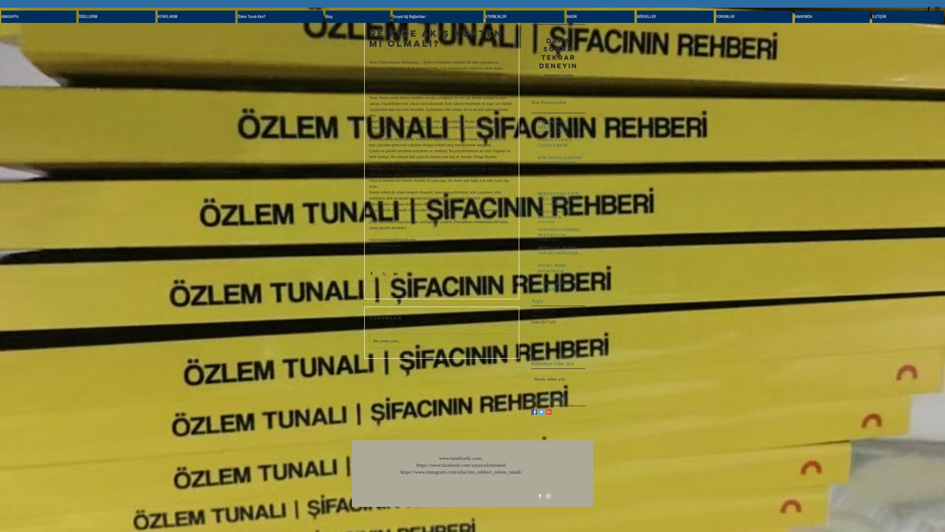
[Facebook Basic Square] (534, 412)
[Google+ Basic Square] (549, 412)
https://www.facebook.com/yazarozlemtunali (461, 465)
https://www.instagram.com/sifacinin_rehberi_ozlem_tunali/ (461, 472)
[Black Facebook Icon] (928, 9)
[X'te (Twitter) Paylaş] (383, 273)
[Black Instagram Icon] (937, 9)
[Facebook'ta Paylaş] (371, 273)
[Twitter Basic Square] (541, 412)
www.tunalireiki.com (460, 458)
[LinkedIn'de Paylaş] (395, 273)
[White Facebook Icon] (540, 496)
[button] (196, 17)
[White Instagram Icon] (548, 496)
